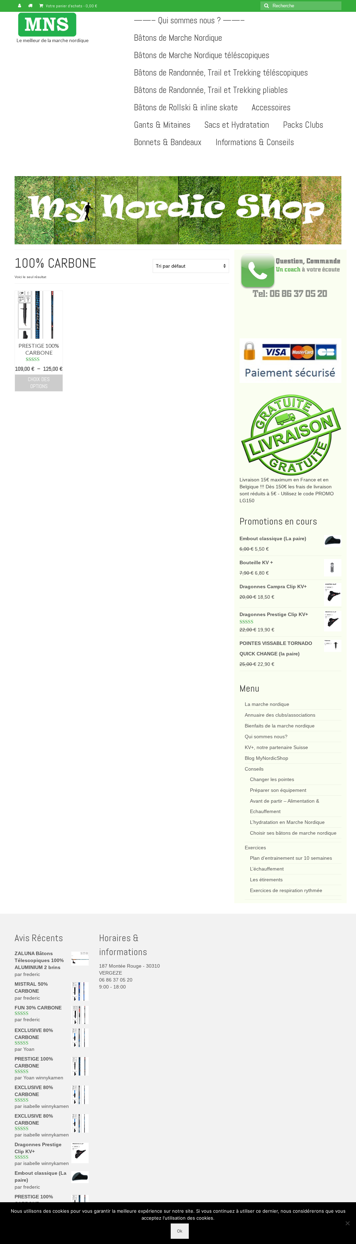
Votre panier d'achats (71, 6)
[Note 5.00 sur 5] (39, 359)
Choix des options (39, 383)
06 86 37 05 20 (115, 980)
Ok (180, 1231)
